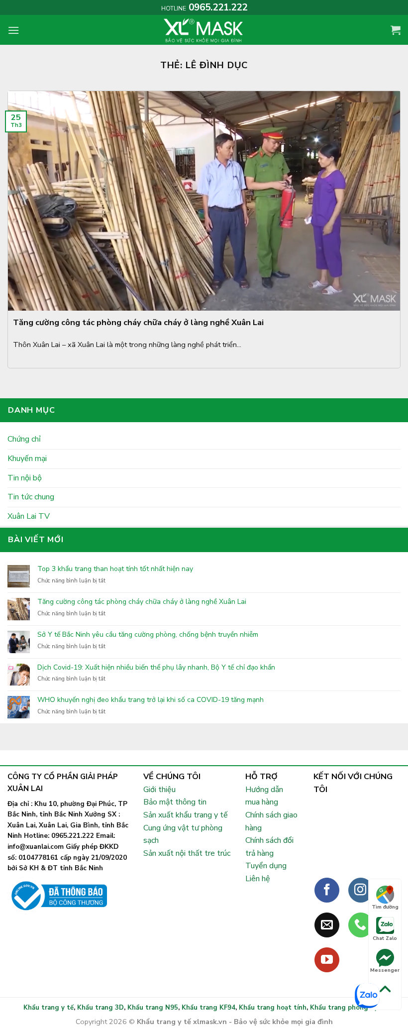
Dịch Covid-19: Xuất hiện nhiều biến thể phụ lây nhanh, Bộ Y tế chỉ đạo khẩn (156, 668)
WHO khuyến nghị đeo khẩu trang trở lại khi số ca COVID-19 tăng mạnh (150, 700)
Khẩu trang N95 (152, 1007)
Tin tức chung (30, 496)
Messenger (385, 970)
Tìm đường (385, 907)
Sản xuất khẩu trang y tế (185, 814)
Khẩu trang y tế (48, 1007)
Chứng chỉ (24, 439)
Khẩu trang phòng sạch (347, 1007)
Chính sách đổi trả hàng (269, 847)
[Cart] (396, 30)
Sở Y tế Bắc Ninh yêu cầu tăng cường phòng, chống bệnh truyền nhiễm (147, 635)
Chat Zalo (385, 938)
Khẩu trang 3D (100, 1007)
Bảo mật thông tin (174, 802)
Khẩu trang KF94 (208, 1007)
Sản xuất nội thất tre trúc (186, 853)
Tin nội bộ (24, 477)
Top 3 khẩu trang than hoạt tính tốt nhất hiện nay (115, 569)
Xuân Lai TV (28, 516)
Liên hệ (257, 878)
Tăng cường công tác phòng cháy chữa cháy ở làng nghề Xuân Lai (141, 602)
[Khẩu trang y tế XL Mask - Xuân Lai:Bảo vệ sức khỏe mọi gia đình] (204, 30)
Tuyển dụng (266, 865)
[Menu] (13, 30)
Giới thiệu (159, 789)
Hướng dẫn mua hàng (264, 796)
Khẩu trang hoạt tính (272, 1007)
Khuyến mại (27, 458)
